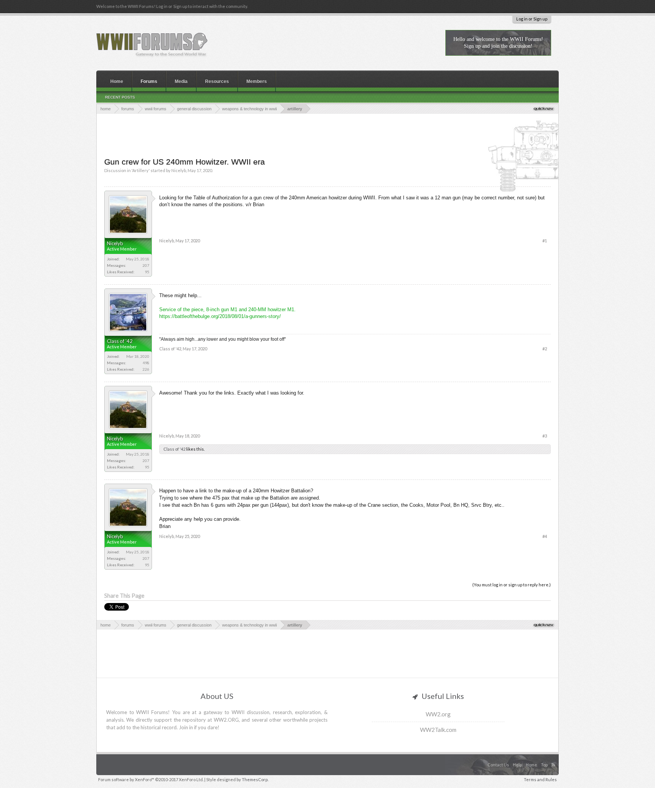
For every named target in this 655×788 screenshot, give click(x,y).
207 (146, 265)
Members (256, 81)
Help (517, 764)
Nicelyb (178, 170)
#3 (544, 435)
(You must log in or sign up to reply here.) (511, 584)
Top (544, 764)
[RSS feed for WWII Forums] (554, 757)
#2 (544, 348)
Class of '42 (120, 341)
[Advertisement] (327, 134)
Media (181, 81)
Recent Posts (120, 97)
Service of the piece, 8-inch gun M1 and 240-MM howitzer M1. (227, 309)
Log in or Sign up (531, 18)
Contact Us (498, 764)
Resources (217, 81)
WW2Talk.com (438, 729)
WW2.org (438, 714)
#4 (544, 536)
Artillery (140, 170)
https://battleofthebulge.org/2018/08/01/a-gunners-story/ (220, 316)
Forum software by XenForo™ (151, 779)
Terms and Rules (540, 779)
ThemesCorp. (255, 779)
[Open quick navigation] (544, 108)
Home (116, 81)
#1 (544, 240)
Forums (149, 81)
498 (146, 362)
